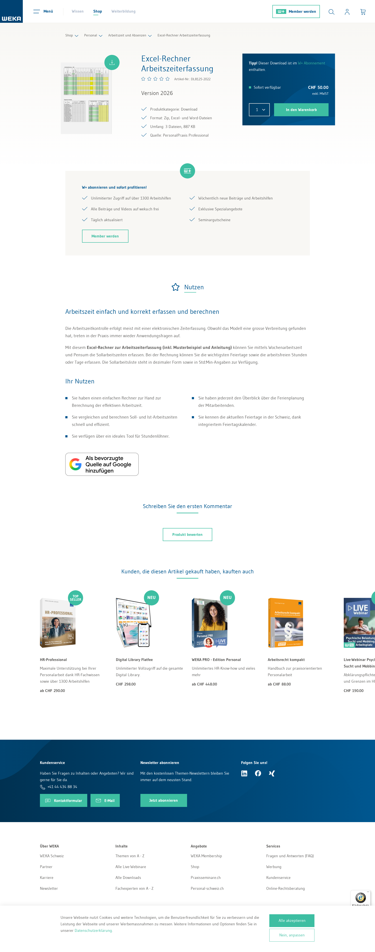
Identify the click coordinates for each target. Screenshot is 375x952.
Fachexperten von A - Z (134, 888)
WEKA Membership (206, 856)
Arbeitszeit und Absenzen (127, 35)
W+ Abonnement (311, 63)
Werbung (273, 866)
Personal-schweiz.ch (207, 888)
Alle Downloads (128, 877)
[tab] (187, 287)
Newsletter (49, 888)
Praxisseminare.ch (206, 877)
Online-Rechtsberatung (285, 888)
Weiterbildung (124, 11)
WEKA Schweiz (52, 856)
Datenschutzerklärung (93, 930)
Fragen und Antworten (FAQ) (290, 856)
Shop (97, 11)
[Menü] (368, 892)
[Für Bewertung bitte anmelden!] (155, 79)
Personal (90, 35)
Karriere (46, 877)
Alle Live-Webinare (130, 866)
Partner (46, 866)
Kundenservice (278, 877)
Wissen (78, 11)
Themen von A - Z (129, 856)
